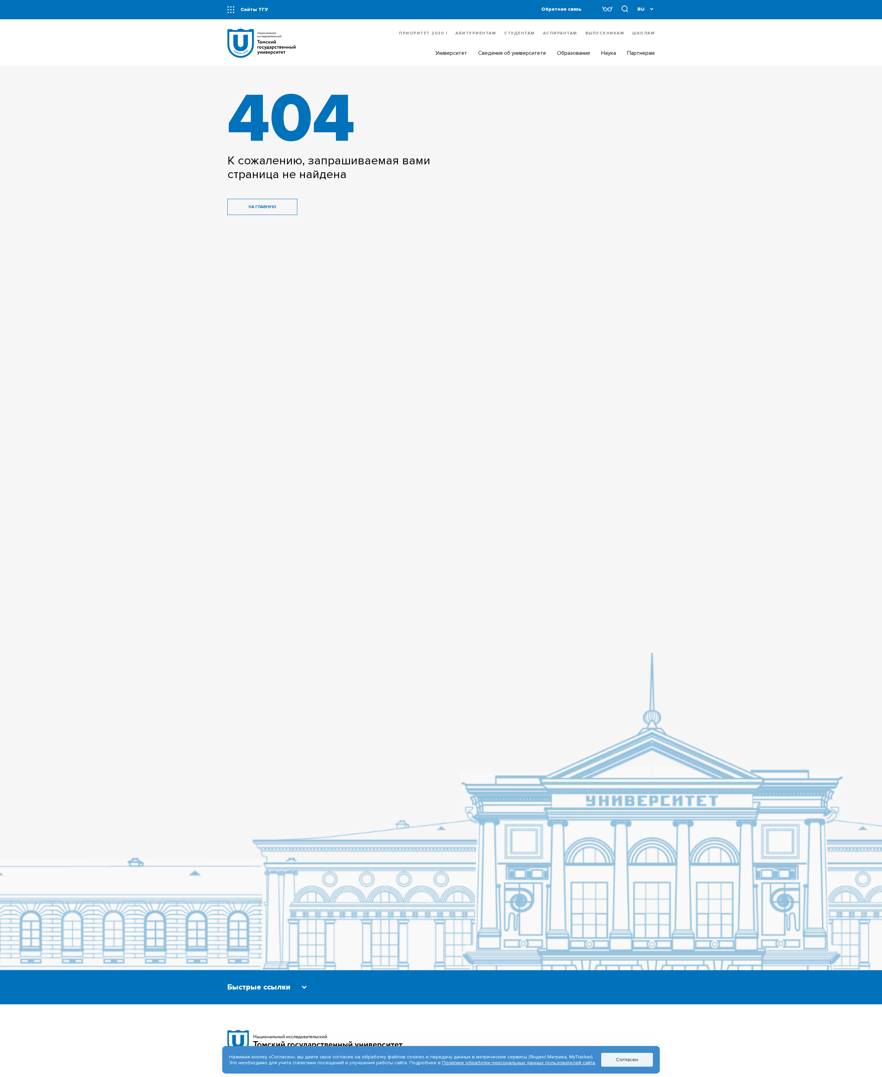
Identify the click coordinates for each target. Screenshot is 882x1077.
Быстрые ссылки (258, 987)
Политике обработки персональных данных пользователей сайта (518, 1063)
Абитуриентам (475, 33)
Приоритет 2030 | (423, 33)
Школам (643, 33)
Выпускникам (604, 33)
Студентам (519, 33)
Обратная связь (561, 9)
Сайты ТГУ (254, 9)
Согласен (627, 1060)
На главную (262, 206)
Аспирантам (560, 33)
